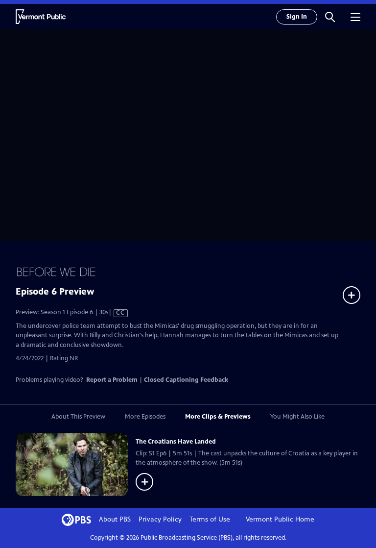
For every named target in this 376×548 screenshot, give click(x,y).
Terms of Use (209, 519)
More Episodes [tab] (145, 417)
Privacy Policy (160, 519)
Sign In (296, 17)
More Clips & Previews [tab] (218, 417)
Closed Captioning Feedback (186, 380)
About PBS (115, 519)
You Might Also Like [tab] (297, 417)
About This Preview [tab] (78, 417)
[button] (330, 16)
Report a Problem (112, 380)
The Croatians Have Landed (176, 442)
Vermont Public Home (280, 519)
